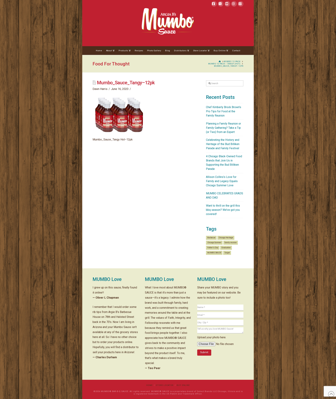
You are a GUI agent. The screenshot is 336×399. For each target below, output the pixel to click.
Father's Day (212, 247)
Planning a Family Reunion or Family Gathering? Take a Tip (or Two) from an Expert (223, 128)
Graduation (226, 247)
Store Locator (164, 385)
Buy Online (183, 385)
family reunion (231, 242)
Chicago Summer (214, 242)
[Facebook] (214, 4)
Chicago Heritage (226, 237)
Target (227, 253)
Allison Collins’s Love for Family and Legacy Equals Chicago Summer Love (222, 181)
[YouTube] (227, 4)
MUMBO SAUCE (214, 253)
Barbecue (211, 237)
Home (149, 385)
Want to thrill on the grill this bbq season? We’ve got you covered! (223, 210)
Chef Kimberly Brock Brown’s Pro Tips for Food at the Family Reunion (223, 111)
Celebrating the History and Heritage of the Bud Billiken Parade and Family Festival (222, 144)
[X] (220, 4)
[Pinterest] (240, 4)
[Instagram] (234, 4)
